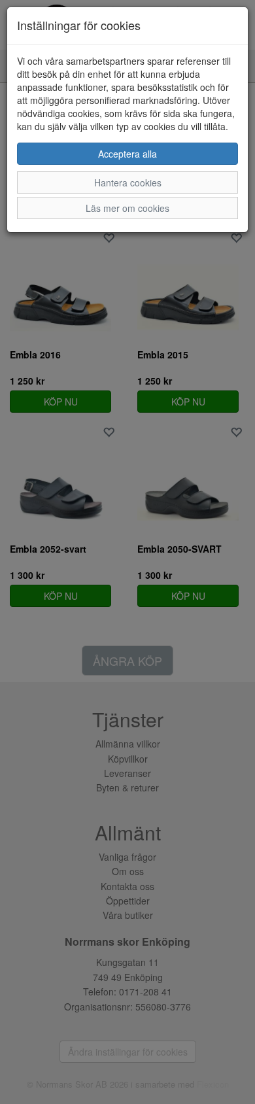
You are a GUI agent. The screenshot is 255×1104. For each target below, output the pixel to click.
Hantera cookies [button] (128, 182)
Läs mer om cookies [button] (127, 208)
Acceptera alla (127, 153)
